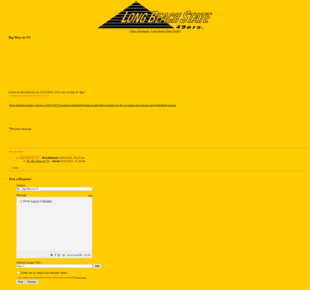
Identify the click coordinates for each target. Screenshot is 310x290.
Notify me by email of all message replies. (44, 272)
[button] (51, 255)
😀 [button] (63, 255)
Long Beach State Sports (165, 31)
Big (82, 92)
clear (90, 195)
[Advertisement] (35, 64)
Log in (35, 201)
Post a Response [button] (140, 31)
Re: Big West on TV (38, 161)
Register (46, 201)
